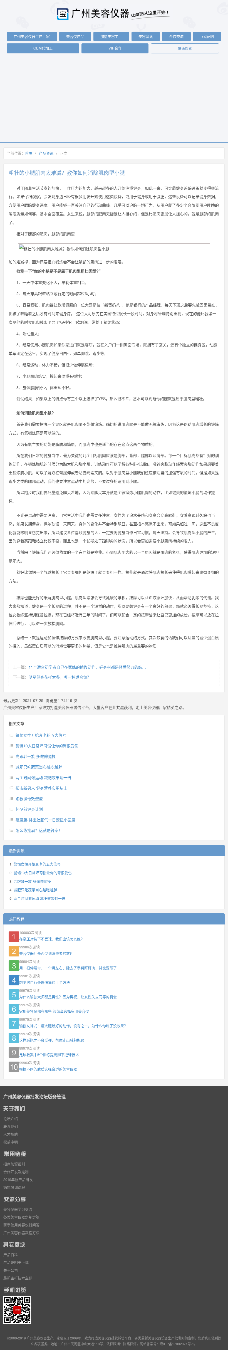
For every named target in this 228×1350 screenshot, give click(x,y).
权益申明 (10, 1141)
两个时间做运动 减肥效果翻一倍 (43, 777)
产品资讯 (46, 153)
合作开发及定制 (16, 1171)
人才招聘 (10, 1134)
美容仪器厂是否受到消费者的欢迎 (46, 953)
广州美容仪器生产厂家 (32, 36)
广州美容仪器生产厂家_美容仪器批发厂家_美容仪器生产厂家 (114, 14)
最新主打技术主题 (17, 1277)
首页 (28, 153)
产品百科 (10, 1254)
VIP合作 (115, 48)
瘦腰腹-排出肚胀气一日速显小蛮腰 (45, 819)
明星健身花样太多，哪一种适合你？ (60, 677)
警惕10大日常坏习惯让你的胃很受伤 (47, 745)
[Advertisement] (114, 101)
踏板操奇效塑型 (29, 798)
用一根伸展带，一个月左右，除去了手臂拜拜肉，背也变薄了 (68, 967)
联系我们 (10, 1126)
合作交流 (176, 36)
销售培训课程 (14, 1187)
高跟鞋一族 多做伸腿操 (36, 756)
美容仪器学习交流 (17, 1209)
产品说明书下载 (16, 1262)
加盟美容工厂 (111, 36)
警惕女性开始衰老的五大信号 (41, 735)
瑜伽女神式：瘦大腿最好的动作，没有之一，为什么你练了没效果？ (73, 1025)
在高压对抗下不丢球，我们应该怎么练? (51, 938)
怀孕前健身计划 (29, 809)
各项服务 (40, 1343)
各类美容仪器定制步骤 (21, 1217)
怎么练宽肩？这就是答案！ (39, 830)
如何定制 (188, 1338)
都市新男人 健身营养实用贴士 (41, 788)
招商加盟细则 (14, 1163)
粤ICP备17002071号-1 (177, 1343)
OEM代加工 (43, 48)
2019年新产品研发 (18, 1179)
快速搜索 (185, 48)
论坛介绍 (10, 1118)
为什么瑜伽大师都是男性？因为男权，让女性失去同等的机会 (68, 996)
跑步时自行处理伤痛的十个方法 (44, 982)
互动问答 (207, 36)
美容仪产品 (75, 36)
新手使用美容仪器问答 (21, 1224)
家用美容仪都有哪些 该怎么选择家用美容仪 (54, 1011)
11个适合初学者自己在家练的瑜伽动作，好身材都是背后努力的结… (87, 667)
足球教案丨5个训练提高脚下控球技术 (49, 1054)
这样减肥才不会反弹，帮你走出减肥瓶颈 (51, 1040)
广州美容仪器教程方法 (21, 1232)
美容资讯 (145, 36)
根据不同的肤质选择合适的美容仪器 (48, 1069)
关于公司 (10, 1270)
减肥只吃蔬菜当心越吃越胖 (39, 767)
